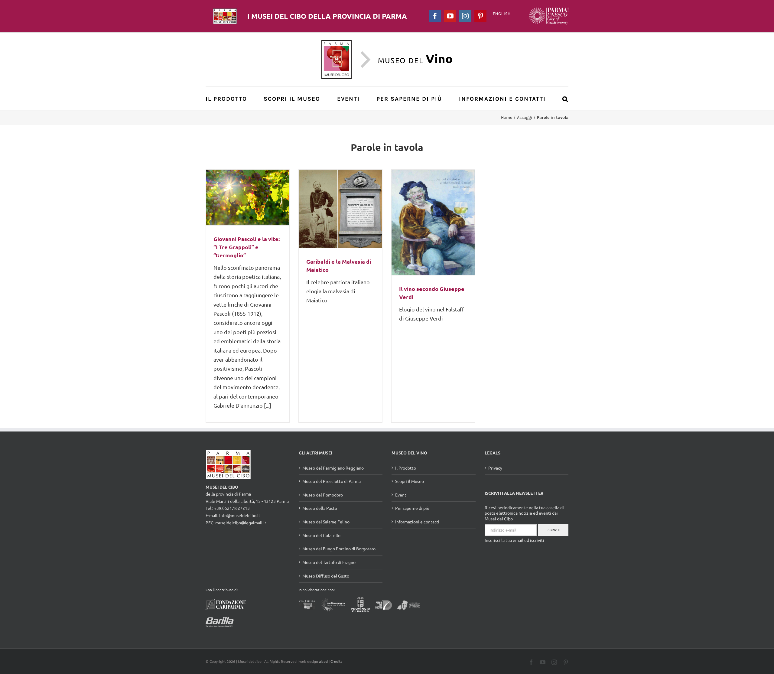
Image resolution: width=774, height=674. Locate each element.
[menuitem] (230, 98)
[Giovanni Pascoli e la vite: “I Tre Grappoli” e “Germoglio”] (247, 197)
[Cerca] (565, 98)
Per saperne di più (412, 508)
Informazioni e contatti (417, 521)
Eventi (401, 494)
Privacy (495, 467)
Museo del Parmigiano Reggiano (333, 467)
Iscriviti (553, 530)
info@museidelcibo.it (239, 515)
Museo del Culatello (321, 535)
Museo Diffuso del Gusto (325, 575)
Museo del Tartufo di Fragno (329, 562)
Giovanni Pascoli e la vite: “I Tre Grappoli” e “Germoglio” (246, 247)
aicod (323, 661)
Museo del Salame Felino (326, 521)
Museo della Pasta (319, 508)
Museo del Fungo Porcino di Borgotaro (339, 548)
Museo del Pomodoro (322, 494)
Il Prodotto (405, 467)
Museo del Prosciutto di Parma (331, 481)
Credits (336, 661)
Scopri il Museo (409, 481)
